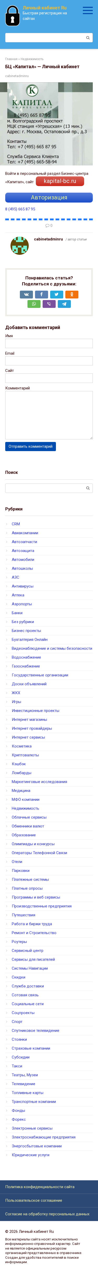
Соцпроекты (23, 1012)
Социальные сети (28, 1004)
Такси (17, 1066)
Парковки (21, 870)
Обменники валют (28, 826)
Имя (9, 335)
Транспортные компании (34, 1101)
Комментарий (17, 388)
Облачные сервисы (29, 817)
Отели (17, 861)
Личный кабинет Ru (45, 7)
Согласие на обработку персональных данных (47, 1214)
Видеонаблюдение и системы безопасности (52, 648)
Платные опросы (27, 888)
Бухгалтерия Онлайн (30, 639)
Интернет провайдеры (32, 728)
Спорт (17, 1021)
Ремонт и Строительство (34, 932)
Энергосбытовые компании (37, 1146)
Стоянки (19, 1039)
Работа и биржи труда (32, 924)
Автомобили (23, 559)
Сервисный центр (27, 950)
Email (9, 353)
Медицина (21, 790)
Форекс (19, 1119)
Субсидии (21, 1057)
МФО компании (25, 799)
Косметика (22, 746)
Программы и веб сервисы (36, 897)
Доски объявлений (29, 684)
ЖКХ (16, 693)
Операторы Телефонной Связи (39, 852)
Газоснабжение (26, 666)
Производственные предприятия (42, 906)
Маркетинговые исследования (39, 781)
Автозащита (23, 550)
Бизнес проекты (26, 630)
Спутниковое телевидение (35, 1030)
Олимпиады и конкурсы (33, 844)
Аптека (18, 595)
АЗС (15, 577)
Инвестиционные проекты (35, 710)
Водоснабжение (26, 657)
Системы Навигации (30, 968)
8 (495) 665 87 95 (20, 209)
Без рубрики (23, 621)
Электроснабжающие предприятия (44, 1137)
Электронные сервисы (32, 1128)
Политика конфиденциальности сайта (39, 1186)
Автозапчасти (24, 541)
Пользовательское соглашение (33, 1200)
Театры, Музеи (25, 1075)
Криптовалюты (25, 755)
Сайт (9, 370)
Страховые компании (31, 1048)
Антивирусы (22, 586)
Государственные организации (40, 675)
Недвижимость (25, 808)
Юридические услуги (30, 1155)
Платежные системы (30, 879)
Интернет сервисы (28, 737)
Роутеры (19, 941)
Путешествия (23, 915)
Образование (24, 835)
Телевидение (23, 1084)
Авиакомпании (25, 533)
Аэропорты (22, 604)
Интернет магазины (29, 719)
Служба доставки (28, 986)
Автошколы (22, 568)
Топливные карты (27, 1092)
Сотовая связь (25, 995)
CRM (16, 524)
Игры (16, 701)
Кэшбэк (19, 764)
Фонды (18, 1110)
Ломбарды (21, 772)
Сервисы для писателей (33, 959)
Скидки (18, 977)
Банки (17, 613)
